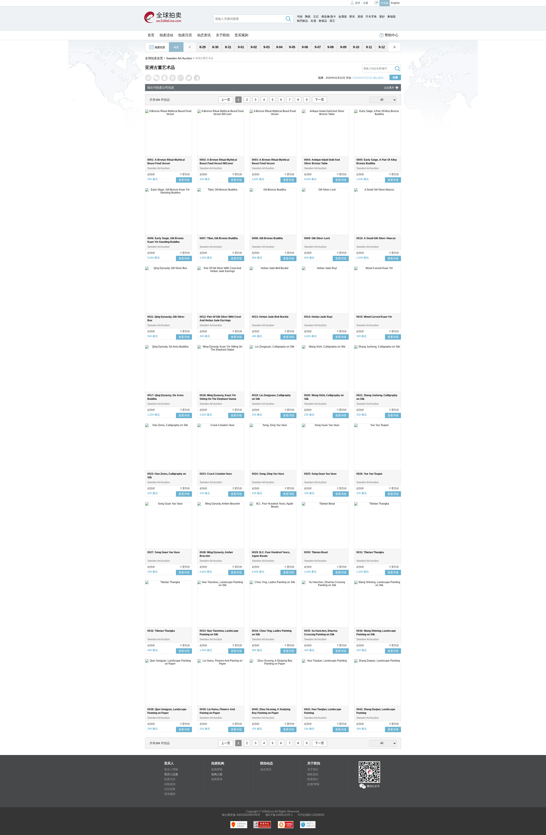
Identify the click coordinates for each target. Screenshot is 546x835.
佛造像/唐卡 (328, 16)
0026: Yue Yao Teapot (369, 473)
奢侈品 (323, 20)
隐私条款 (312, 774)
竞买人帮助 (171, 769)
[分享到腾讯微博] (180, 78)
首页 (151, 35)
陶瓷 (308, 16)
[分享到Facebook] (197, 78)
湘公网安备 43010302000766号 (241, 814)
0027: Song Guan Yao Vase (163, 552)
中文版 (384, 2)
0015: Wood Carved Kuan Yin (374, 316)
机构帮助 (216, 769)
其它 (332, 20)
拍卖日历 (185, 35)
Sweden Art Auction (179, 58)
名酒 (313, 20)
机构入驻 (216, 774)
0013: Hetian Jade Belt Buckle (270, 316)
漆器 (360, 16)
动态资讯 (204, 35)
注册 (365, 2)
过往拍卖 (169, 789)
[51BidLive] (162, 17)
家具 (352, 16)
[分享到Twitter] (189, 78)
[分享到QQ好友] (164, 78)
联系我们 (312, 779)
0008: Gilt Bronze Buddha (267, 238)
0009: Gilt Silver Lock (317, 238)
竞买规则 (241, 35)
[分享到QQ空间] (172, 78)
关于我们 (312, 769)
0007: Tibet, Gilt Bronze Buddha (219, 238)
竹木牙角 (371, 16)
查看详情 (184, 180)
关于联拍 (222, 35)
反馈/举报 (313, 784)
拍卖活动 (166, 35)
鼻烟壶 (391, 16)
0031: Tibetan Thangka (370, 552)
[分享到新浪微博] (148, 78)
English (395, 2)
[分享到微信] (156, 78)
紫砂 (382, 16)
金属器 (342, 16)
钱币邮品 (302, 20)
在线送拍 (169, 784)
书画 (299, 16)
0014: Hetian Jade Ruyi (318, 316)
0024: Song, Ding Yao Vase (268, 473)
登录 (357, 2)
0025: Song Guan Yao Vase (320, 473)
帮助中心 (391, 35)
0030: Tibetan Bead (316, 552)
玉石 (316, 16)
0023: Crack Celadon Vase (216, 473)
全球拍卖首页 (154, 58)
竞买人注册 (171, 774)
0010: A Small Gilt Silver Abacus (376, 238)
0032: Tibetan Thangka (161, 630)
